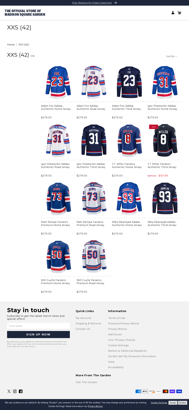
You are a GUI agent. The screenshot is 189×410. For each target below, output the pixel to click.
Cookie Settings (118, 345)
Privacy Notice (117, 329)
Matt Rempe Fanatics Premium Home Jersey (55, 224)
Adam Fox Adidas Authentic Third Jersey (126, 107)
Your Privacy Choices (121, 340)
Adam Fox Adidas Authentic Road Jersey (91, 107)
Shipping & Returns (88, 323)
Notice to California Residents (127, 350)
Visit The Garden (86, 382)
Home (11, 44)
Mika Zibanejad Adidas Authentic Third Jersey (162, 224)
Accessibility (116, 367)
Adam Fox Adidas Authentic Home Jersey (56, 107)
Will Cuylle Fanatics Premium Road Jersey (90, 282)
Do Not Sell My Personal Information (132, 356)
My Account (83, 318)
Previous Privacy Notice (123, 323)
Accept (173, 403)
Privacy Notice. (95, 406)
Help (111, 361)
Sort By (170, 56)
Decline (182, 403)
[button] (179, 13)
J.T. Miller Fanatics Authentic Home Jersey (127, 166)
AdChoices (115, 334)
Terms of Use (116, 318)
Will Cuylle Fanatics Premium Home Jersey (55, 282)
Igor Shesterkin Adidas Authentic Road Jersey (55, 166)
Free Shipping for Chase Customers (92, 2)
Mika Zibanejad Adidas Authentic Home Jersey (127, 224)
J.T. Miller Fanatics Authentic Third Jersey (162, 166)
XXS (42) (24, 44)
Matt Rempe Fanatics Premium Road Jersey (90, 224)
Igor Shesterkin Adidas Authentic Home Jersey (162, 107)
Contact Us (83, 329)
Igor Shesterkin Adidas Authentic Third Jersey (91, 166)
